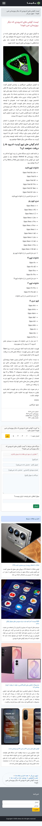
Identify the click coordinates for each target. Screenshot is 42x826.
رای (7, 436)
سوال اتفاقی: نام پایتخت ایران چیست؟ (26, 496)
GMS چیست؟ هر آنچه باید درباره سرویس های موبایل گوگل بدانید (22, 622)
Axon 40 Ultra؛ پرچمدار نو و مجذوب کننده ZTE (26, 565)
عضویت (35, 809)
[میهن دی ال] (33, 3)
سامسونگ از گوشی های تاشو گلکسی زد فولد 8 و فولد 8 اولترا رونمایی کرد (22, 686)
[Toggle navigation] (4, 3)
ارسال (36, 506)
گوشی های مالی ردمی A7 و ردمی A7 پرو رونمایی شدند (23, 749)
